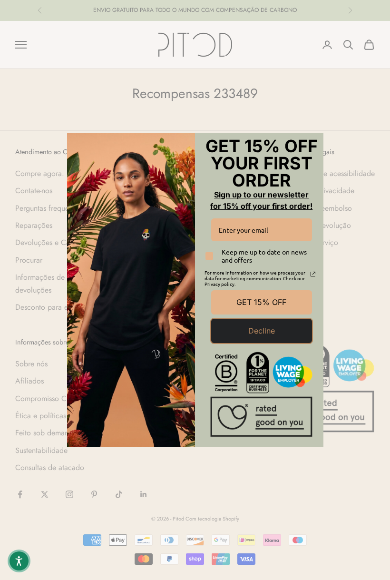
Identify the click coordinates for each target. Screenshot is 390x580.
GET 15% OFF (261, 302)
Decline (261, 330)
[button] (19, 561)
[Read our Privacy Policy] (313, 274)
